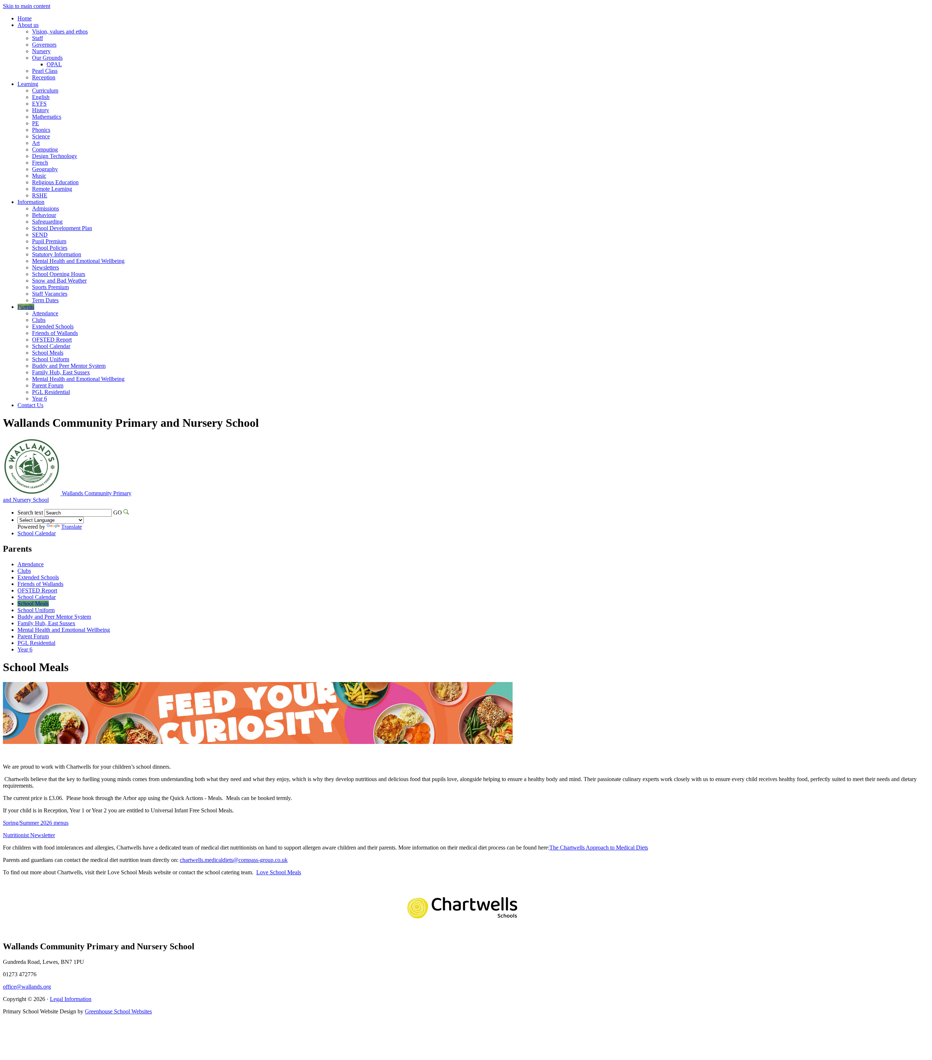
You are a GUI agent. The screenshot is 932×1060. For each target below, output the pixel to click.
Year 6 (39, 398)
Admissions (45, 208)
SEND (40, 235)
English (41, 97)
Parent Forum (47, 385)
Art (36, 143)
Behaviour (44, 215)
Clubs (39, 320)
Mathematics (46, 117)
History (40, 110)
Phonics (41, 130)
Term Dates (45, 300)
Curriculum (45, 90)
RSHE (39, 195)
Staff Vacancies (49, 294)
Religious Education (55, 182)
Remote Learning (52, 189)
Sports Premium (50, 287)
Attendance (45, 313)
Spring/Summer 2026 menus (35, 823)
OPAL (54, 64)
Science (41, 136)
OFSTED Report (52, 339)
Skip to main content (26, 6)
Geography (45, 169)
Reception (43, 77)
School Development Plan (62, 228)
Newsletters (45, 267)
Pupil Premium (49, 241)
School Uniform (50, 359)
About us (28, 25)
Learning (27, 84)
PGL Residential (51, 392)
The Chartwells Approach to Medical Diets (598, 847)
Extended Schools (53, 326)
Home (24, 18)
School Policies (49, 248)
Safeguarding (47, 221)
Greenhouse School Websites (118, 1011)
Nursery (41, 51)
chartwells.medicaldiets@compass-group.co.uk (234, 860)
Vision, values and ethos (60, 31)
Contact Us (30, 405)
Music (39, 176)
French (40, 162)
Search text (30, 512)
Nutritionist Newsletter (29, 835)
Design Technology (54, 156)
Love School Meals (278, 872)
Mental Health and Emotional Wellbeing (78, 261)
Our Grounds (47, 58)
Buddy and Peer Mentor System (69, 366)
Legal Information (70, 999)
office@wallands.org (27, 987)
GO (117, 512)
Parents (25, 307)
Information (30, 202)
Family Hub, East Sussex (61, 372)
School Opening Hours (58, 274)
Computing (45, 149)
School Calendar (51, 346)
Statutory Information (56, 254)
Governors (44, 45)
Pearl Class (45, 71)
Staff (37, 38)
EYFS (39, 104)
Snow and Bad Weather (59, 280)
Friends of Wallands (55, 333)
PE (35, 123)
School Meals (47, 353)
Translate (71, 527)
